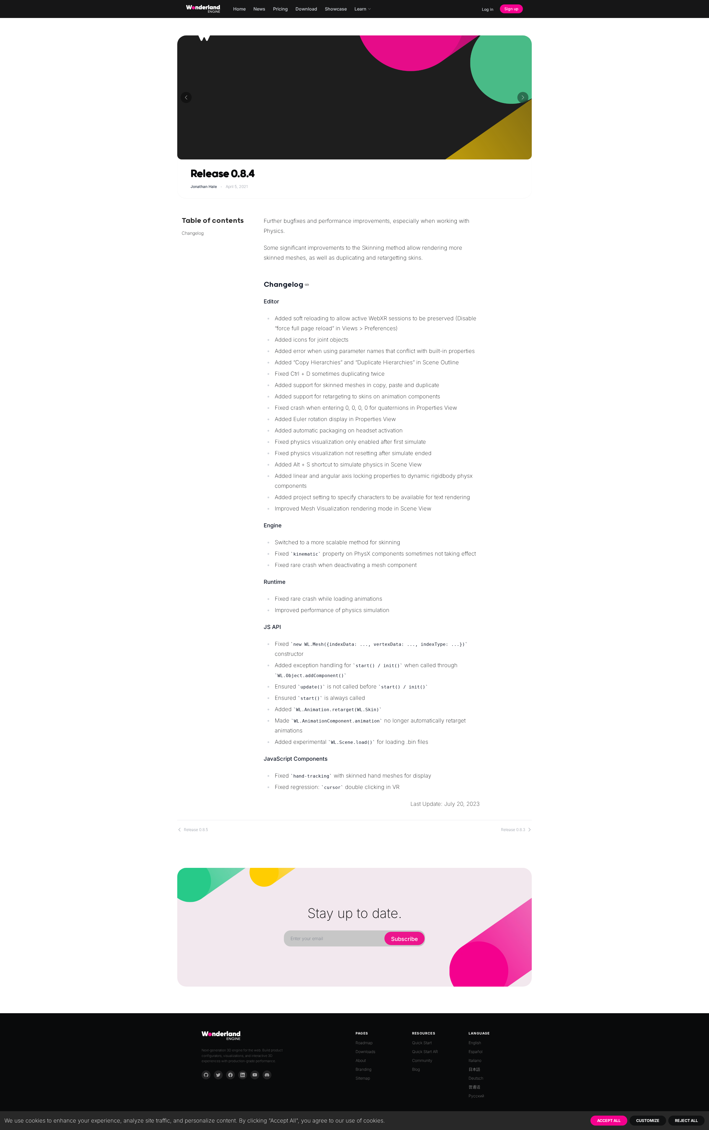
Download (306, 9)
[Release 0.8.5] (186, 97)
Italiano (475, 1060)
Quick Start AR (425, 1051)
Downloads (365, 1051)
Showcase (336, 9)
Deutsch (476, 1078)
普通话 (474, 1087)
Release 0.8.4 (222, 174)
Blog (416, 1069)
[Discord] (267, 1074)
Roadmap (364, 1042)
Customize (647, 1120)
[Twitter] (218, 1074)
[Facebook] (230, 1074)
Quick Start (422, 1042)
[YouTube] (254, 1074)
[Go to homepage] (203, 9)
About (361, 1060)
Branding (363, 1069)
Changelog (193, 233)
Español (475, 1051)
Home (239, 9)
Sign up (511, 8)
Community (422, 1060)
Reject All (686, 1120)
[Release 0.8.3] (522, 97)
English (475, 1042)
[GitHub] (206, 1074)
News (259, 9)
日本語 (474, 1069)
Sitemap (363, 1078)
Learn (360, 9)
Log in (487, 9)
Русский (476, 1095)
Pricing (280, 9)
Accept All (609, 1120)
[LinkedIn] (242, 1074)
